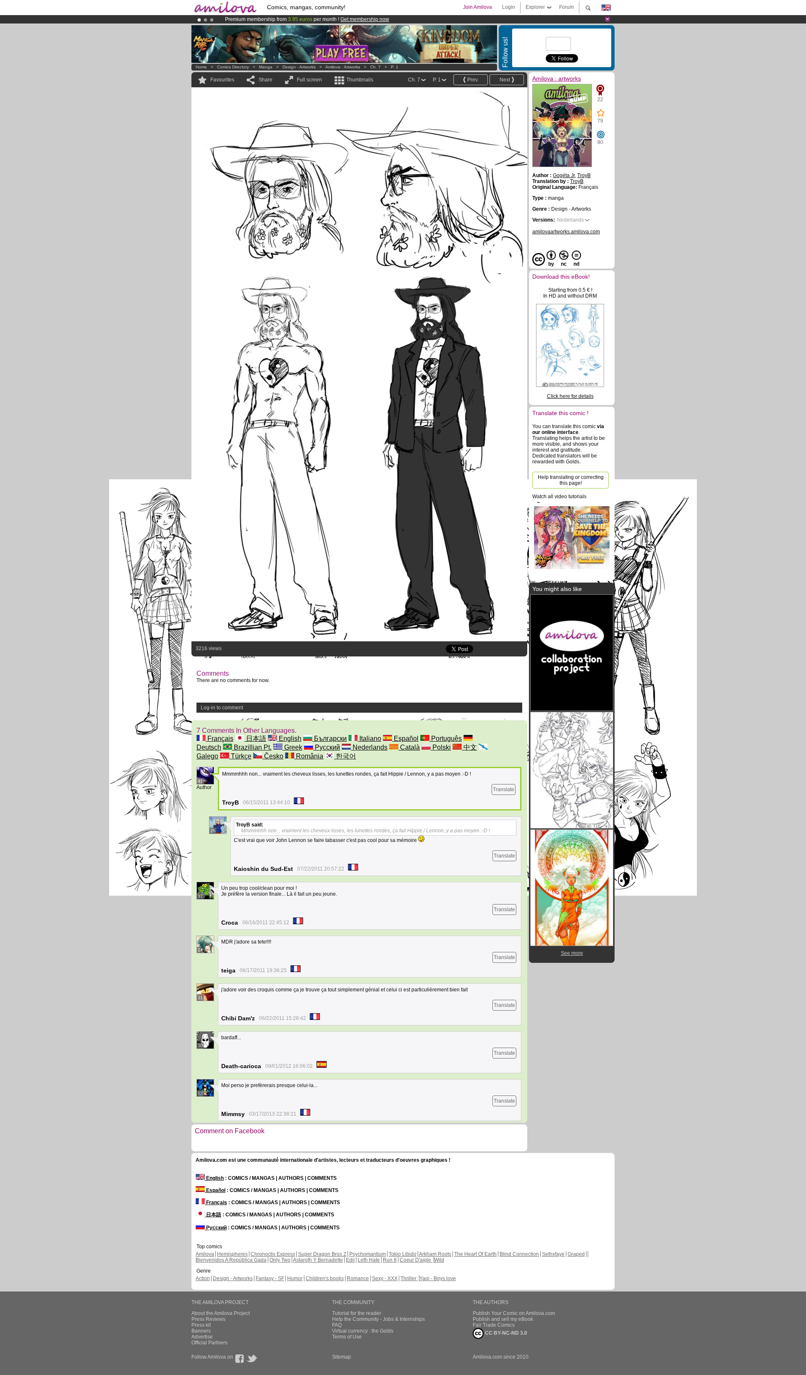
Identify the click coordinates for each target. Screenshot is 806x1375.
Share (265, 80)
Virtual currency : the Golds (362, 1331)
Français (219, 738)
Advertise (202, 1337)
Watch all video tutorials (559, 496)
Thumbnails (359, 80)
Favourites (222, 80)
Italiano (369, 738)
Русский (326, 747)
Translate (503, 789)
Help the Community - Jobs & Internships (378, 1319)
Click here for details (570, 396)
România (308, 756)
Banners (201, 1331)
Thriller (409, 1278)
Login (508, 7)
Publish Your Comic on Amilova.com (514, 1313)
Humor (295, 1278)
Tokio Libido (402, 1254)
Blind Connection (519, 1254)
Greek (292, 747)
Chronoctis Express (273, 1254)
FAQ (337, 1325)
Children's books (325, 1278)
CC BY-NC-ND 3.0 (505, 1333)
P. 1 (394, 67)
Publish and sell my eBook (503, 1319)
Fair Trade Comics (494, 1325)
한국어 (345, 756)
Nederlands (369, 747)
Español (405, 738)
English (289, 738)
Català (409, 747)
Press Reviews (208, 1319)
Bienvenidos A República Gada (231, 1260)
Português (445, 738)
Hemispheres (232, 1254)
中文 (469, 747)
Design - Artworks (299, 67)
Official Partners (209, 1343)
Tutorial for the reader (356, 1313)
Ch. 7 (375, 67)
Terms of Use (347, 1337)
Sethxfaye (553, 1254)
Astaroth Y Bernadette (318, 1260)
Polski (441, 747)
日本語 (255, 738)
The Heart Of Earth (475, 1254)
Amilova (205, 1254)
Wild (439, 1260)
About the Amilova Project (220, 1313)
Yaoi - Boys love (437, 1278)
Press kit (201, 1325)
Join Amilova (477, 7)
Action (203, 1278)
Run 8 (390, 1260)
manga (265, 67)
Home (201, 67)
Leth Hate (369, 1260)
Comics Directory (233, 67)
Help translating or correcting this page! (571, 480)
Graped (576, 1254)
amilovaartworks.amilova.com (566, 232)
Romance (358, 1278)
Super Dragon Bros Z (322, 1254)
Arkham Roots (435, 1254)
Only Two (280, 1260)
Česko (272, 756)
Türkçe (240, 756)
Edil (350, 1260)
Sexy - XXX (385, 1278)
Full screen (309, 80)
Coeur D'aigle (416, 1260)
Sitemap (341, 1357)
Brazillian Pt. (252, 747)
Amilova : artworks (342, 67)
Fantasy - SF (270, 1278)
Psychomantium (367, 1254)
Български (329, 738)
